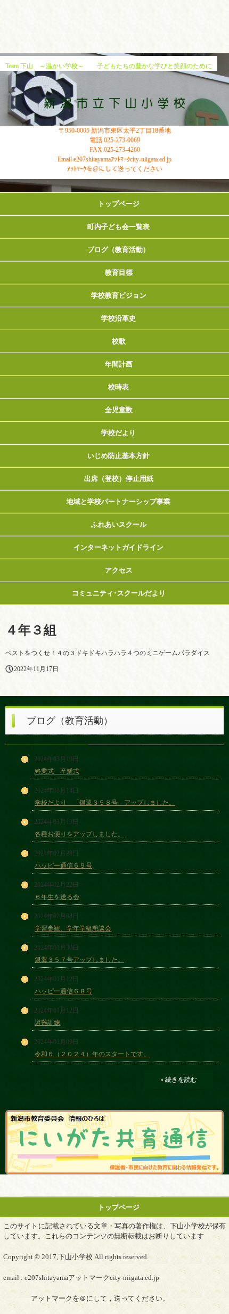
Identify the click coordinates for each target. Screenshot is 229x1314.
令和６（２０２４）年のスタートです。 (92, 1054)
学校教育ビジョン (118, 295)
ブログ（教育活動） (118, 250)
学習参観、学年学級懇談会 (73, 928)
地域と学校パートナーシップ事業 (118, 501)
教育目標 (119, 272)
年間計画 (119, 364)
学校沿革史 (118, 318)
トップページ (119, 204)
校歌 (119, 341)
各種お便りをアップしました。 (79, 834)
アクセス (119, 570)
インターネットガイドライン (118, 547)
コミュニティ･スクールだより (119, 593)
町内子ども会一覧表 (118, 227)
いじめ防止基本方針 (118, 456)
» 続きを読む (178, 1079)
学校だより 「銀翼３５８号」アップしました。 (105, 802)
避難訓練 (47, 1022)
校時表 (118, 387)
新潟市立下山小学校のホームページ (114, 103)
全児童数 (119, 410)
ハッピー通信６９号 (63, 865)
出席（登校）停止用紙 (118, 479)
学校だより (118, 433)
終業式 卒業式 (57, 771)
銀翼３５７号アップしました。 (79, 960)
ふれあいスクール (118, 524)
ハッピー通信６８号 (63, 991)
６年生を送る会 (57, 897)
